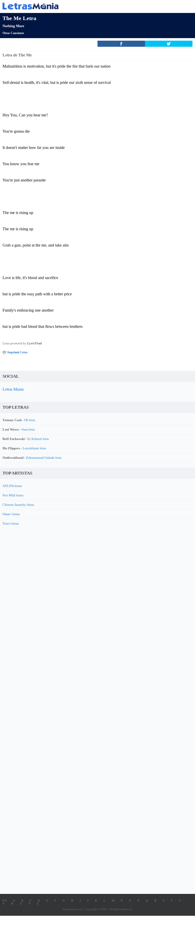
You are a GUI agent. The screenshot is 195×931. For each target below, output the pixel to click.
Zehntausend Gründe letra (43, 458)
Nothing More (13, 26)
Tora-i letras (11, 523)
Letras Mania (13, 389)
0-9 (5, 900)
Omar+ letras (11, 514)
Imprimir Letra (17, 352)
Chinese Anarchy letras (18, 505)
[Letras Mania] (90, 6)
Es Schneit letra (38, 439)
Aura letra (28, 429)
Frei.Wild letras (13, 495)
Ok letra (29, 420)
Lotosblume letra (34, 448)
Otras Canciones (13, 33)
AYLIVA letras (12, 486)
